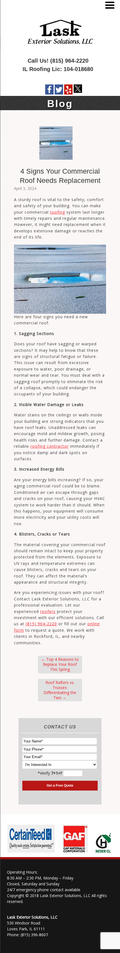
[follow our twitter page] (59, 89)
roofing (57, 212)
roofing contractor (49, 446)
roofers (48, 611)
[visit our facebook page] (49, 89)
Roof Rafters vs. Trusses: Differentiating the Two (60, 690)
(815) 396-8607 (34, 934)
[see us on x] (78, 89)
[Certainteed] (28, 852)
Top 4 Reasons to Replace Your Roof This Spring (60, 664)
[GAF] (73, 852)
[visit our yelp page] (68, 89)
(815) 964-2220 (69, 61)
